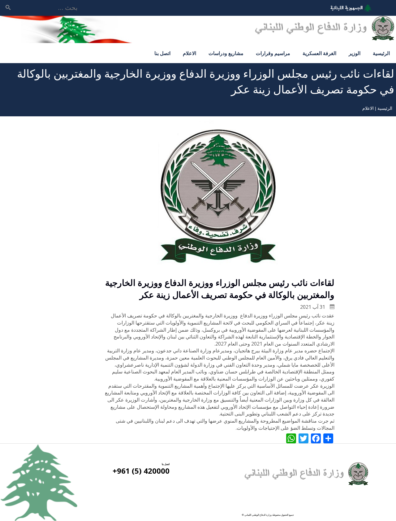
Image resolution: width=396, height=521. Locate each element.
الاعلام (189, 53)
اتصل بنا (162, 53)
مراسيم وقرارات (273, 53)
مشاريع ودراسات (226, 53)
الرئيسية (381, 53)
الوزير (354, 53)
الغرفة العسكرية (319, 53)
